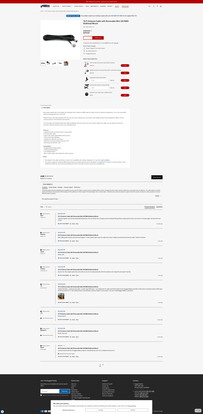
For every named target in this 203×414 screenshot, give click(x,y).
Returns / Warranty (107, 394)
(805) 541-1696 (117, 16)
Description (46, 107)
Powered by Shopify (158, 411)
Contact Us (105, 386)
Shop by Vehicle (78, 6)
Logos (73, 399)
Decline (133, 410)
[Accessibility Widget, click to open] (2, 411)
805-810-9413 (143, 395)
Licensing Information (108, 392)
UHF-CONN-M (105, 160)
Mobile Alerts (75, 392)
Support (109, 6)
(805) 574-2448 (144, 396)
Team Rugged (125, 6)
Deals (87, 6)
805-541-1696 (150, 391)
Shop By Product (66, 6)
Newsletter (74, 390)
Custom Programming (108, 390)
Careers (73, 386)
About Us (73, 384)
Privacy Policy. (132, 406)
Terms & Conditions (107, 396)
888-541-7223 (144, 393)
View (86, 73)
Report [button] (73, 223)
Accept (101, 410)
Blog (72, 388)
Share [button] (77, 223)
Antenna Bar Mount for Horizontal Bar (99, 85)
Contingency (105, 388)
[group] (48, 176)
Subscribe (64, 391)
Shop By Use (56, 6)
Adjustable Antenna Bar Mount (98, 77)
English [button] (157, 195)
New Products (94, 6)
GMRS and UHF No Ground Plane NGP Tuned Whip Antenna (105, 70)
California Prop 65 (107, 384)
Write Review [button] (157, 177)
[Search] (154, 6)
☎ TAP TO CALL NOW (73, 16)
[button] (106, 31)
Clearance (103, 6)
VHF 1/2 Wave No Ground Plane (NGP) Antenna (102, 62)
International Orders (77, 396)
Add (125, 65)
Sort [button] (41, 207)
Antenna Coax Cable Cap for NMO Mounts (101, 92)
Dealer (117, 6)
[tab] (150, 207)
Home (41, 11)
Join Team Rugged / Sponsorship (80, 398)
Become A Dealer (76, 394)
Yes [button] (70, 223)
